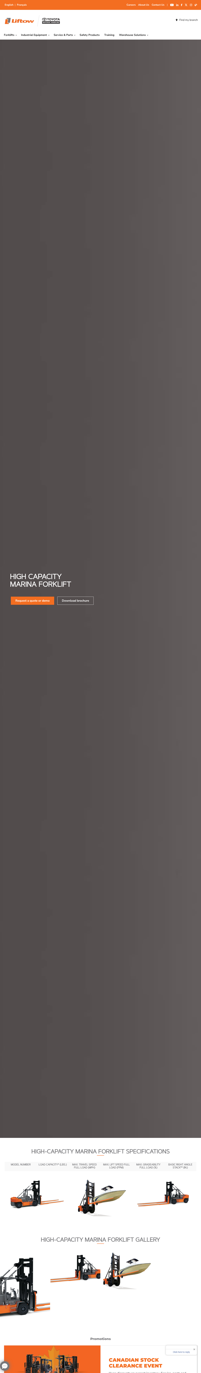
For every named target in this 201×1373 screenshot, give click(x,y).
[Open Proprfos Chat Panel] (4, 1366)
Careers (131, 5)
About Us (143, 5)
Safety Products (90, 35)
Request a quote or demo (32, 601)
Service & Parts (64, 35)
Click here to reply (181, 1352)
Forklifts (9, 35)
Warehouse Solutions (133, 35)
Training (109, 35)
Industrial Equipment (34, 35)
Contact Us (158, 5)
